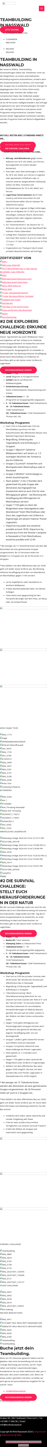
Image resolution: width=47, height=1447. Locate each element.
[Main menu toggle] (42, 8)
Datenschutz (8, 1435)
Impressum (40, 1431)
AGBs (19, 1435)
